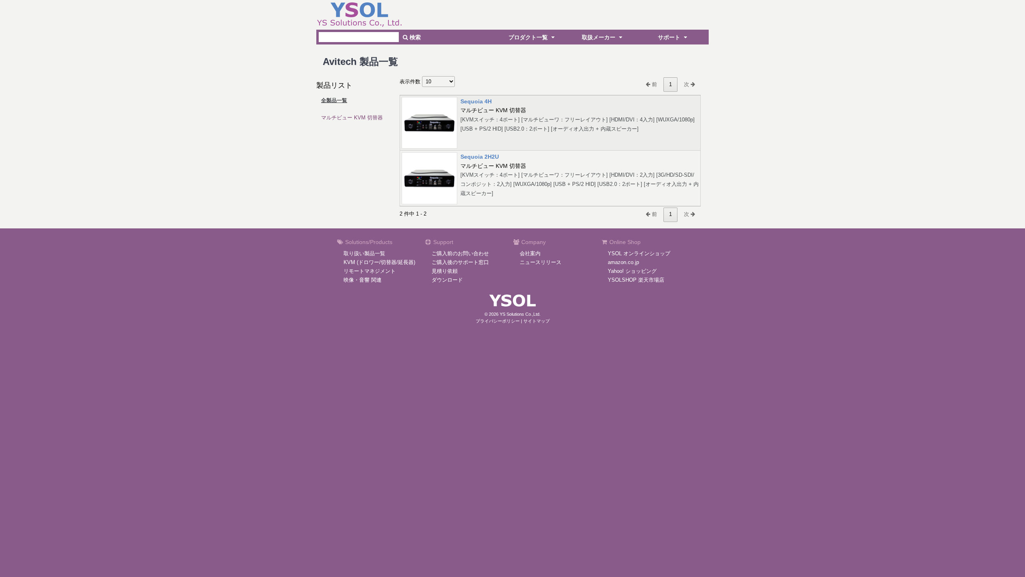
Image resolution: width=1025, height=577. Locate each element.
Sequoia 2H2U (479, 156)
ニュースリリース (540, 262)
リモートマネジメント (370, 271)
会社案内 (530, 253)
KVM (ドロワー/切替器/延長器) (379, 262)
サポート (670, 37)
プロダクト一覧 (528, 37)
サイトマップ (536, 321)
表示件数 (411, 82)
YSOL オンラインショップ (639, 253)
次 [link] (687, 84)
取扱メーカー (599, 37)
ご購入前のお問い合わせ (460, 253)
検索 (414, 37)
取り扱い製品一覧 (364, 253)
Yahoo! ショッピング (632, 271)
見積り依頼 (445, 271)
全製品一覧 (334, 100)
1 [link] (670, 84)
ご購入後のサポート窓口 (460, 262)
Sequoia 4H (476, 101)
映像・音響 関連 (363, 280)
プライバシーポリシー (498, 321)
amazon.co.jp (623, 262)
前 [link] (653, 84)
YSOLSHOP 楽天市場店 (636, 280)
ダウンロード (447, 280)
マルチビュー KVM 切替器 (352, 118)
